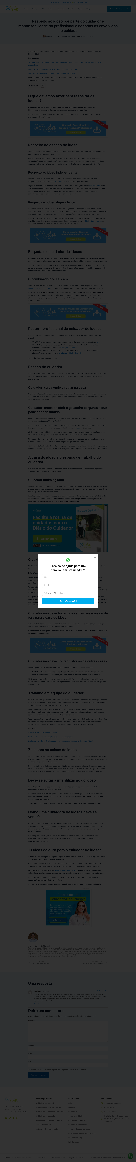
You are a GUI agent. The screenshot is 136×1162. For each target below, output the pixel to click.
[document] (68, 581)
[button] (95, 556)
